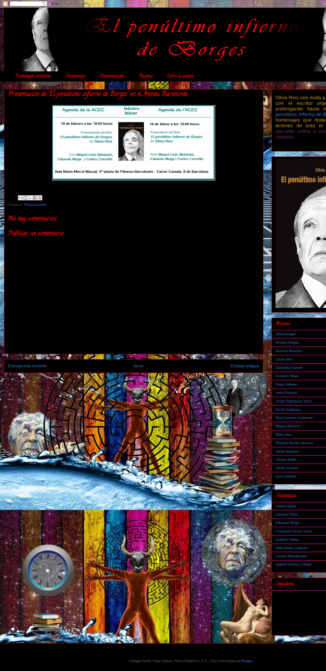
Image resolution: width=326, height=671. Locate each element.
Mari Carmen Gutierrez (294, 418)
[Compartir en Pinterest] (39, 197)
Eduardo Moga (288, 523)
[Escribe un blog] (25, 197)
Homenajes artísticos (33, 76)
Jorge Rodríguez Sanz (294, 401)
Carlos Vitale (286, 506)
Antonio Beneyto (289, 351)
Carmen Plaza (287, 514)
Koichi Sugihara (288, 409)
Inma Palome (286, 393)
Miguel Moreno (288, 426)
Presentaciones (112, 76)
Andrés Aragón (288, 342)
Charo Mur (284, 359)
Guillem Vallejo (287, 539)
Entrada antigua (244, 366)
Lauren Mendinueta (291, 556)
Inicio (138, 366)
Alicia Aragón (286, 334)
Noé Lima (283, 434)
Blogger (246, 661)
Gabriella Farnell (289, 368)
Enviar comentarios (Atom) (144, 379)
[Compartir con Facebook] (34, 197)
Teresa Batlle (286, 459)
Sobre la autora (180, 76)
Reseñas (146, 76)
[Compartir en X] (30, 197)
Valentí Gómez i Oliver (293, 564)
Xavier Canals (287, 468)
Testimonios (75, 76)
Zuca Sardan (286, 476)
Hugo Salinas (286, 384)
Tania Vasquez (287, 451)
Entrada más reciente (27, 366)
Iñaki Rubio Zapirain (292, 548)
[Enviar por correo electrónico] (20, 197)
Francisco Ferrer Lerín (294, 531)
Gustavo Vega (287, 376)
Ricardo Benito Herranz (294, 443)
